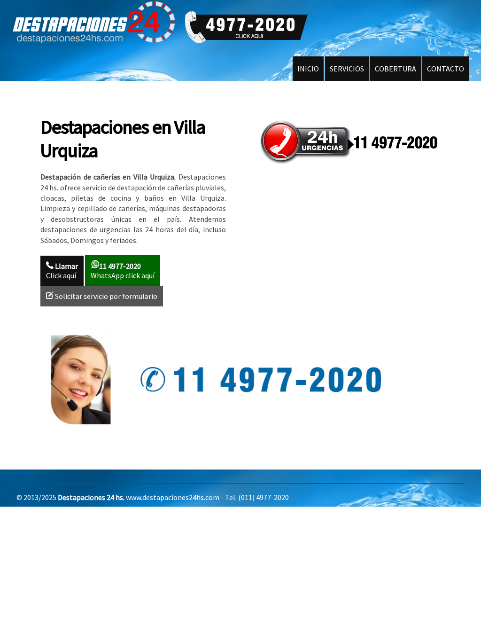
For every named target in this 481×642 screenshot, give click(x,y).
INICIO (308, 68)
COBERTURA (395, 68)
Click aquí (62, 270)
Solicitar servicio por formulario (105, 296)
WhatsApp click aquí (123, 270)
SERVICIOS (347, 68)
